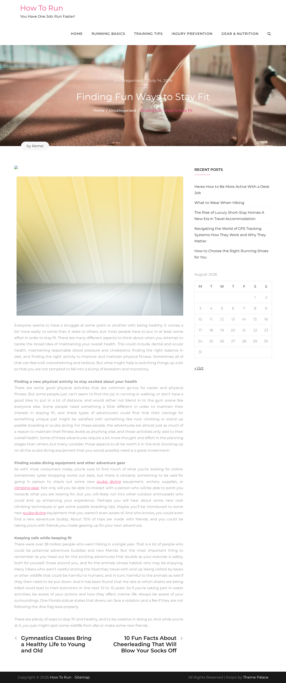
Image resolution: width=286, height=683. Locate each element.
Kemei (38, 146)
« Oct (199, 368)
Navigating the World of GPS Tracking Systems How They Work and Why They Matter (230, 234)
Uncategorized (128, 80)
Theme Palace (255, 677)
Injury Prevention (192, 33)
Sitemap (82, 677)
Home (77, 33)
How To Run (41, 8)
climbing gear (26, 488)
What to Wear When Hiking (219, 203)
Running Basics (108, 33)
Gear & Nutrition (240, 33)
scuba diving (109, 482)
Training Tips (148, 33)
